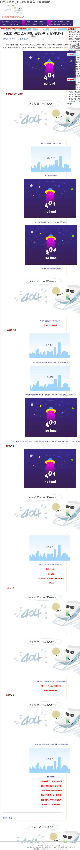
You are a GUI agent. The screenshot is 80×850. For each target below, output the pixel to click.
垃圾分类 (60, 21)
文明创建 (28, 21)
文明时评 (35, 21)
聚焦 (4, 24)
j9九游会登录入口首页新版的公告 (58, 24)
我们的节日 (53, 21)
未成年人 (41, 21)
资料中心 (41, 24)
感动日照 (35, 24)
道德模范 (16, 24)
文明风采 (9, 24)
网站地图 (69, 104)
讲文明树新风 (22, 29)
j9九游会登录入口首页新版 (9, 21)
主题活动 (67, 21)
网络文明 (28, 24)
